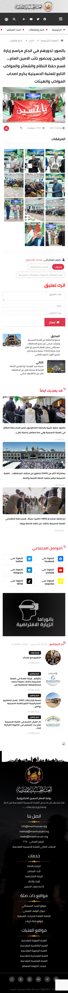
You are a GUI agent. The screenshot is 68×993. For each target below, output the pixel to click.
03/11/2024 (56, 128)
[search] (14, 19)
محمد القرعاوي (33, 259)
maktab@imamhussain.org (34, 831)
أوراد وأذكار (34, 881)
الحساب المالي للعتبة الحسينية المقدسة (34, 846)
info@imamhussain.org (34, 826)
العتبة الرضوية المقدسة (34, 950)
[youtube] (31, 19)
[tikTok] (12, 979)
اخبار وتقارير (16, 40)
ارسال (52, 322)
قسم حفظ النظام (39, 266)
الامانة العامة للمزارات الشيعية (34, 916)
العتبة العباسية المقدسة (34, 961)
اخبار (31, 40)
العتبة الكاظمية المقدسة (34, 945)
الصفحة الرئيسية (49, 40)
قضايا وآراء (35, 652)
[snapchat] (21, 979)
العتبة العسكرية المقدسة (34, 955)
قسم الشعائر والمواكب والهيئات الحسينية (40, 275)
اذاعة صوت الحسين (34, 886)
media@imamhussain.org (34, 836)
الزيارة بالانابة (34, 866)
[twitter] (38, 19)
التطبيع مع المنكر (32, 657)
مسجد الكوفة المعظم (34, 966)
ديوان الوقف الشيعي (34, 911)
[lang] (6, 19)
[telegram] (29, 979)
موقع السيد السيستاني (34, 905)
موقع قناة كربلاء (34, 921)
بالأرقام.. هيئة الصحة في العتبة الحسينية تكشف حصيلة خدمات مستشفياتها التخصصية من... (25, 681)
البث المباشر (34, 871)
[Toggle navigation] (60, 19)
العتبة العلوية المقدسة (34, 940)
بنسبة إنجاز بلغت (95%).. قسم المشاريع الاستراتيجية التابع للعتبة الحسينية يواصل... (22, 703)
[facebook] (45, 19)
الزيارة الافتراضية (34, 876)
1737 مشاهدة (34, 128)
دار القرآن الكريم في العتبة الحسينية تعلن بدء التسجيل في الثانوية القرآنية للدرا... (22, 725)
